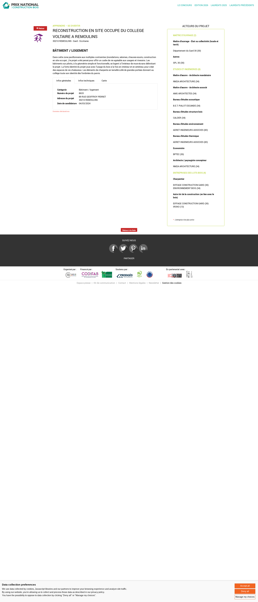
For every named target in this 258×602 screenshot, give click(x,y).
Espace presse (83, 282)
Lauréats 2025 (219, 5)
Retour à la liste (129, 230)
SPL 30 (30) (178, 62)
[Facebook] (114, 251)
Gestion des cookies (171, 282)
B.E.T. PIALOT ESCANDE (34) (186, 105)
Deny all (245, 591)
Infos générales (63, 80)
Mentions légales (137, 282)
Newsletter (154, 282)
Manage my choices (245, 597)
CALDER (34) (179, 117)
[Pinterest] (134, 251)
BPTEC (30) (178, 154)
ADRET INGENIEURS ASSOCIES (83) (190, 130)
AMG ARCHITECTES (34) (184, 93)
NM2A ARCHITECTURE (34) (186, 81)
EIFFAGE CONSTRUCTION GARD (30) (191, 184)
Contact (122, 282)
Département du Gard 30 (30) (187, 50)
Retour (41, 28)
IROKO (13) (178, 206)
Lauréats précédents (242, 5)
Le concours (185, 5)
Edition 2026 (201, 5)
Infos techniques (86, 80)
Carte (104, 80)
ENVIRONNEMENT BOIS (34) (186, 188)
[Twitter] (124, 251)
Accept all (245, 586)
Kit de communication (104, 282)
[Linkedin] (144, 251)
